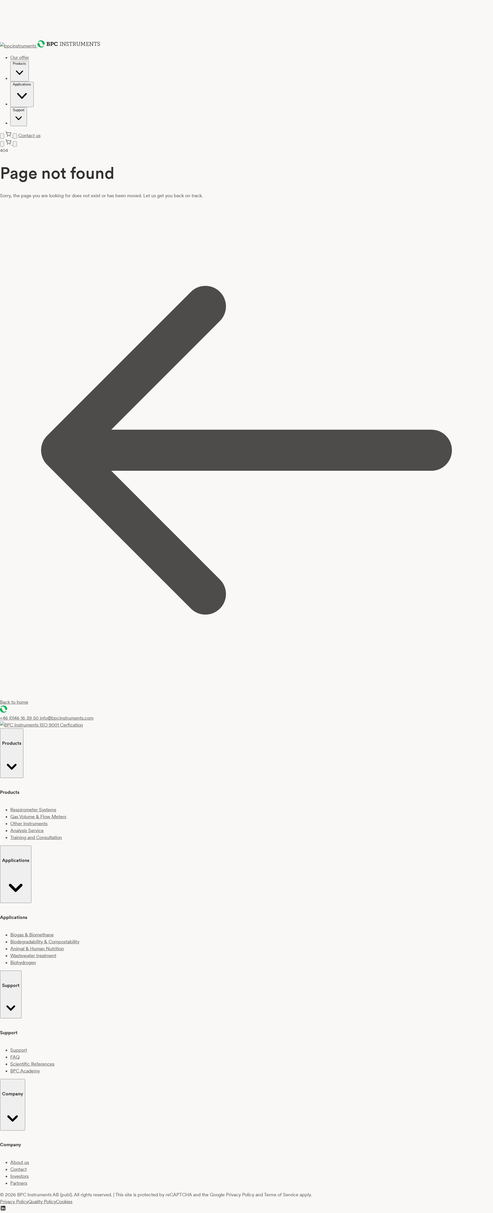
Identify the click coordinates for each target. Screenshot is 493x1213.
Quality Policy (42, 1201)
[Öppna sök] (15, 136)
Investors (19, 1176)
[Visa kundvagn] (9, 135)
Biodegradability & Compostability (44, 941)
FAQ (15, 1057)
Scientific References (32, 1064)
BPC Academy (25, 1071)
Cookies (64, 1201)
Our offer (19, 57)
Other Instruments (29, 823)
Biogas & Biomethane (32, 934)
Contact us (29, 135)
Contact (18, 1169)
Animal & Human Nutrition (37, 948)
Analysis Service (27, 830)
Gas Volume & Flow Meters (38, 816)
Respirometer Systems (33, 809)
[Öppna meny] (2, 136)
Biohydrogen (23, 962)
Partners (18, 1183)
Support (18, 1050)
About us (19, 1162)
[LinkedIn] (3, 1209)
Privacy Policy (14, 1201)
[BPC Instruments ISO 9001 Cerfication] (41, 725)
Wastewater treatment (33, 955)
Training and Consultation (36, 837)
